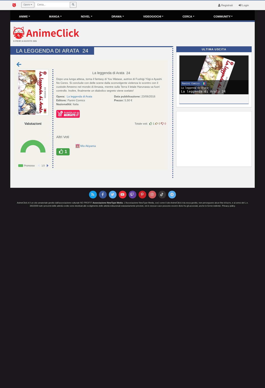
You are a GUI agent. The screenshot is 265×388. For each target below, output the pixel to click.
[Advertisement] (173, 34)
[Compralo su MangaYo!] (68, 113)
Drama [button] (117, 16)
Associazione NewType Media (108, 203)
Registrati (226, 5)
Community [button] (222, 16)
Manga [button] (54, 16)
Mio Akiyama (88, 145)
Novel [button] (85, 16)
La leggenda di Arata (108, 73)
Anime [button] (23, 16)
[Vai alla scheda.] (32, 92)
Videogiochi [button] (152, 16)
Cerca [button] (187, 16)
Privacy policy (228, 206)
